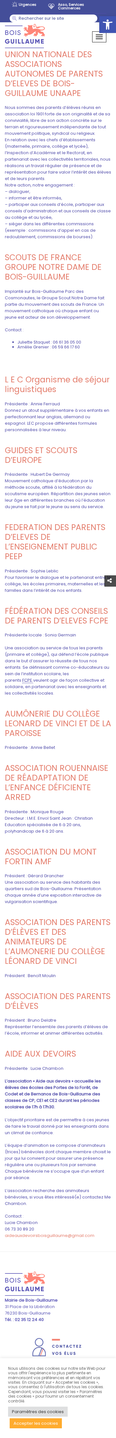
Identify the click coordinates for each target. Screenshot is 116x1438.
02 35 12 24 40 (29, 1319)
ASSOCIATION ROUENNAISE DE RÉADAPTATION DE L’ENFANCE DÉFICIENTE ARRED (56, 782)
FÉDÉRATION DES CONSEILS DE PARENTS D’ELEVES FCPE (56, 615)
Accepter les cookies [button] (36, 1423)
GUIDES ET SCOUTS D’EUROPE (41, 455)
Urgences (27, 4)
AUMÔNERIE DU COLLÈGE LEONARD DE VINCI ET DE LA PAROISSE (58, 723)
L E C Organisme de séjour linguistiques (57, 384)
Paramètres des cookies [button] (38, 1412)
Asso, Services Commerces (71, 6)
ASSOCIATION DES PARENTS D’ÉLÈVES (58, 1001)
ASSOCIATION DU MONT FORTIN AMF (51, 856)
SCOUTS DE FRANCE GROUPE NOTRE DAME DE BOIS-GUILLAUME (53, 267)
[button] (107, 24)
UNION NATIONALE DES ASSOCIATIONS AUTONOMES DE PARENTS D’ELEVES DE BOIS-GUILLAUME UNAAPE (54, 74)
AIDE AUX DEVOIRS (40, 1054)
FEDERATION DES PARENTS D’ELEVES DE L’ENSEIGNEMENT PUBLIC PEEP (55, 542)
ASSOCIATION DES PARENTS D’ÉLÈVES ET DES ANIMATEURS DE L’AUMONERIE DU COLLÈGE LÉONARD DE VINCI (58, 942)
